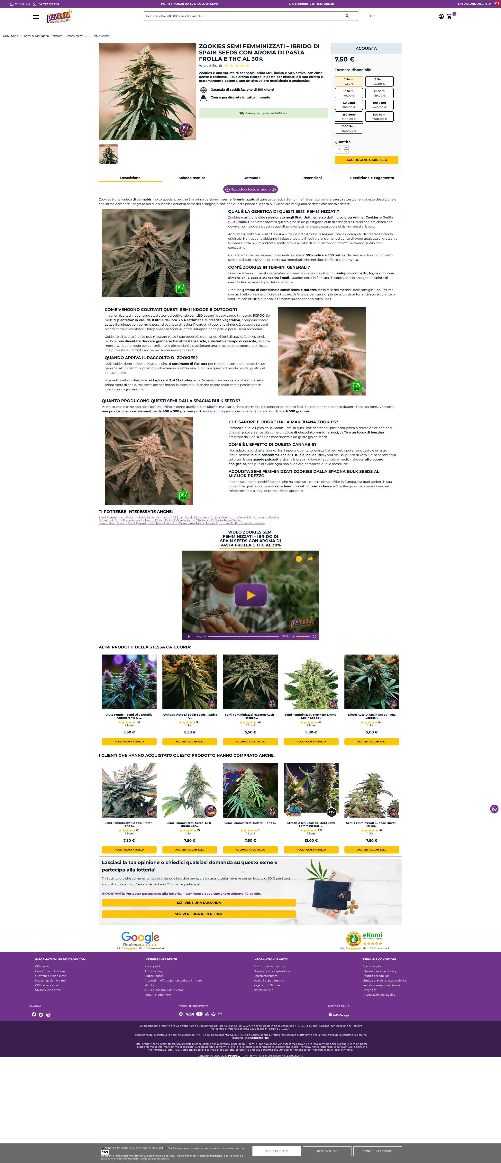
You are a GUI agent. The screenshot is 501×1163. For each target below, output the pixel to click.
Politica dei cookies (376, 976)
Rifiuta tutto (327, 1151)
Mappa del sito (263, 990)
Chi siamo (42, 966)
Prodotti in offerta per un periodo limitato (173, 980)
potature (248, 324)
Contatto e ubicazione (50, 971)
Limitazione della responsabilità (384, 980)
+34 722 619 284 (47, 4)
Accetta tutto (277, 1151)
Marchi (149, 985)
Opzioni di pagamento (268, 980)
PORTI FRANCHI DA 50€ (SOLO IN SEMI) (189, 3)
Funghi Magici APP (157, 994)
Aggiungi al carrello (366, 160)
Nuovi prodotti (154, 966)
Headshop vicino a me (50, 980)
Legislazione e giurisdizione (381, 985)
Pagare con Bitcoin (266, 985)
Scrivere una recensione (199, 914)
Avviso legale (372, 966)
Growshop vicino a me (50, 976)
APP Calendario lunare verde (164, 990)
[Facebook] (34, 1015)
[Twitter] (41, 1015)
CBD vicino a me (46, 985)
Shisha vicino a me (48, 990)
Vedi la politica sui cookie (154, 1158)
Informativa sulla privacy (379, 971)
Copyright (370, 990)
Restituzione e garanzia (269, 966)
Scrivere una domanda (199, 903)
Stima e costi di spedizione (271, 971)
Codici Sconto (154, 976)
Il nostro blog (153, 971)
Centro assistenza (265, 976)
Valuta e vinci (210, 65)
